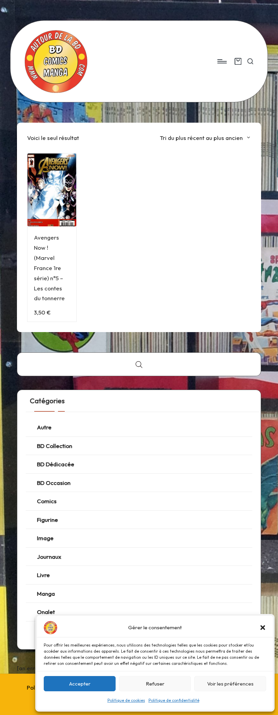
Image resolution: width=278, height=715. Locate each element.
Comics (47, 501)
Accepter (80, 683)
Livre (43, 574)
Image (45, 538)
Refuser (155, 683)
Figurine (47, 519)
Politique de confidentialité (173, 700)
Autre (44, 427)
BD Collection (54, 445)
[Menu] (221, 61)
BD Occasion (54, 482)
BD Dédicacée (55, 464)
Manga (46, 593)
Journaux (49, 556)
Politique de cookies (126, 700)
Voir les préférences (230, 683)
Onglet (46, 611)
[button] (262, 627)
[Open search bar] (139, 364)
